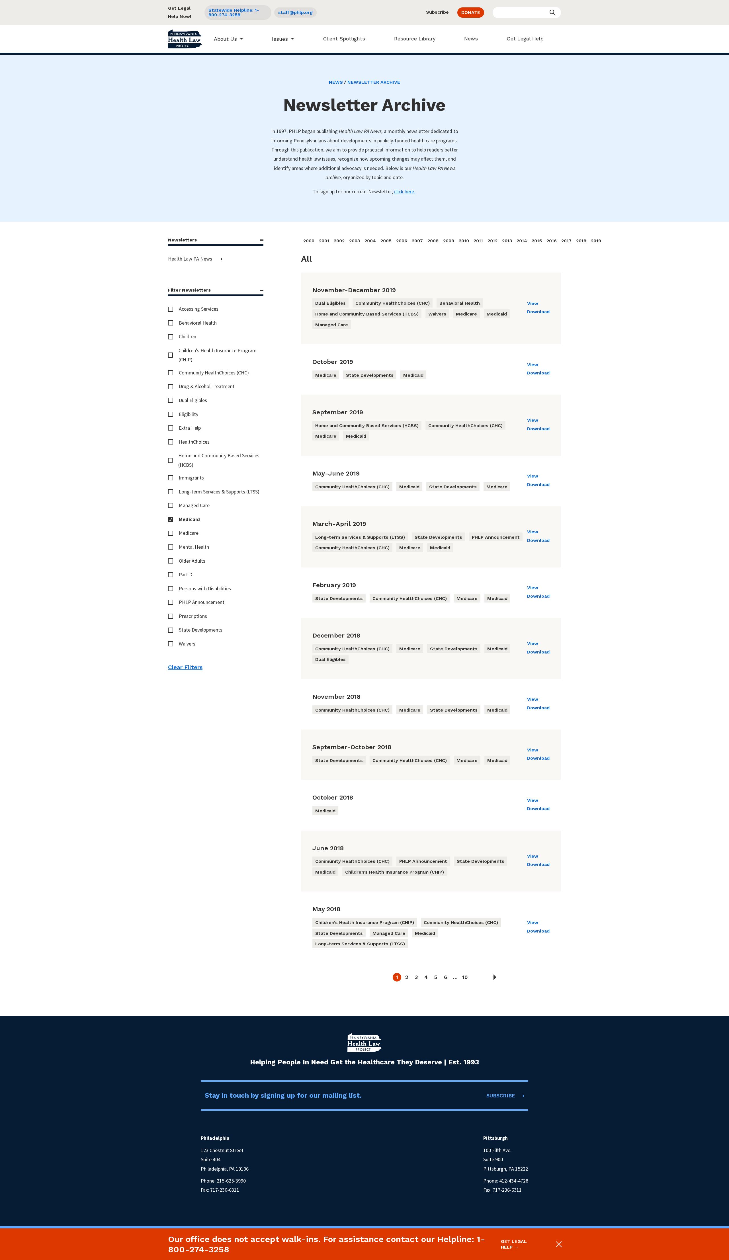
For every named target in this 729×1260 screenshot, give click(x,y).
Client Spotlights (344, 39)
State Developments (200, 629)
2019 (596, 240)
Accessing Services (198, 309)
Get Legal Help (525, 39)
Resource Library (414, 39)
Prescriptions (193, 616)
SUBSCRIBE (500, 1096)
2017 (566, 240)
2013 (507, 240)
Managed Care (194, 505)
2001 (324, 240)
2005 (386, 240)
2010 (464, 240)
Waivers (187, 643)
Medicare (188, 533)
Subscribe (437, 12)
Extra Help (190, 428)
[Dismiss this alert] (558, 1244)
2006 (401, 240)
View (532, 303)
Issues (280, 39)
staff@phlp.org (295, 12)
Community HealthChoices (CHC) (214, 372)
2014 (522, 240)
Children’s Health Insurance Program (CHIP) (218, 355)
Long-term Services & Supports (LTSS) (219, 491)
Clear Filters (185, 667)
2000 (308, 240)
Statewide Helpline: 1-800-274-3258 (233, 12)
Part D (185, 574)
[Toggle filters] (261, 240)
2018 (581, 240)
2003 (354, 240)
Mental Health (194, 547)
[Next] (494, 977)
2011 (478, 240)
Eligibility (188, 414)
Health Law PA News (190, 258)
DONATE (470, 12)
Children (187, 336)
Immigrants (191, 477)
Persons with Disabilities (205, 588)
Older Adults (192, 561)
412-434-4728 (513, 1180)
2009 (448, 240)
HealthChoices (194, 442)
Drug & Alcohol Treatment (207, 386)
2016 (551, 240)
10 (465, 977)
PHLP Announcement (201, 602)
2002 (339, 240)
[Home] (185, 38)
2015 (537, 240)
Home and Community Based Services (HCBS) (218, 460)
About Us (225, 39)
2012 (492, 240)
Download (538, 311)
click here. (404, 191)
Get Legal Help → (514, 1244)
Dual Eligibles (193, 400)
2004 (370, 240)
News (471, 39)
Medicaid (189, 519)
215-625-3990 (231, 1180)
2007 (417, 240)
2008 (433, 240)
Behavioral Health (198, 322)
